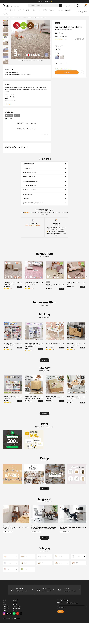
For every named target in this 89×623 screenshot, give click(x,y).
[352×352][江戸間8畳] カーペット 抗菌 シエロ (74, 283)
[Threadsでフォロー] (10, 613)
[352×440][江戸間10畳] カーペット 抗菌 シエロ (53, 285)
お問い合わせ (5, 13)
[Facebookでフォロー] (14, 613)
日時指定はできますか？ (28, 163)
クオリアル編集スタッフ (8, 531)
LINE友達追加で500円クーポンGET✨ (44, 1)
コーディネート (21, 10)
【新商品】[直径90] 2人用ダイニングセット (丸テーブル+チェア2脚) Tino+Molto (74, 398)
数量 (56, 63)
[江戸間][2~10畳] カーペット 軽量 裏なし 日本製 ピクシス (11, 283)
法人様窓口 (5, 610)
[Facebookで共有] (75, 39)
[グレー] (62, 57)
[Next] (86, 277)
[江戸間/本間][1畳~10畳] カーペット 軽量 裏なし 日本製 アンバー (32, 283)
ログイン (14, 602)
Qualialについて (6, 606)
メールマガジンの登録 (82, 12)
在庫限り (45, 10)
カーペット (21, 17)
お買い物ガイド (6, 608)
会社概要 (14, 610)
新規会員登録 (15, 600)
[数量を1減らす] (61, 63)
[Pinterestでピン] (78, 39)
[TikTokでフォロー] (7, 613)
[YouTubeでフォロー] (17, 613)
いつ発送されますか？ (28, 168)
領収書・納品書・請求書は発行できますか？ (33, 203)
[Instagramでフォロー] (4, 613)
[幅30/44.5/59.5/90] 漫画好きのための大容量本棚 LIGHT (11, 344)
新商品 (40, 10)
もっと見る (44, 360)
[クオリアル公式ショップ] (11, 5)
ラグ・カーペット (15, 17)
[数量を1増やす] (68, 63)
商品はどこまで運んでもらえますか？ (31, 181)
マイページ (68, 6)
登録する (61, 611)
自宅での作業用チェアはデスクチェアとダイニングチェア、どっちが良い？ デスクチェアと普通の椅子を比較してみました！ (44, 529)
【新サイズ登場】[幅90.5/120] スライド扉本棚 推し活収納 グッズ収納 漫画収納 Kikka (32, 345)
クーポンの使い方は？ (28, 194)
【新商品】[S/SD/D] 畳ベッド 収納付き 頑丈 (53, 397)
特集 (3, 602)
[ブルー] (57, 57)
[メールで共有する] (83, 39)
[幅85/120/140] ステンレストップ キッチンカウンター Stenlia (74, 344)
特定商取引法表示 (16, 608)
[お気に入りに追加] (82, 72)
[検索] (60, 5)
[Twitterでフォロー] (21, 613)
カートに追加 (67, 72)
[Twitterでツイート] (80, 39)
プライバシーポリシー (17, 606)
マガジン (4, 604)
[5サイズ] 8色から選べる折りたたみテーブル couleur (53, 344)
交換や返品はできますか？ (29, 176)
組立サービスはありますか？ (29, 185)
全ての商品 (8, 17)
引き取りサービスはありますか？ (30, 189)
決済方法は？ (26, 198)
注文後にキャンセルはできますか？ (31, 172)
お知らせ (4, 600)
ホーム (4, 17)
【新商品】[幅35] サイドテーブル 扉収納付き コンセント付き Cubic (32, 397)
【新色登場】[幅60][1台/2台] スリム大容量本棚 (11, 397)
